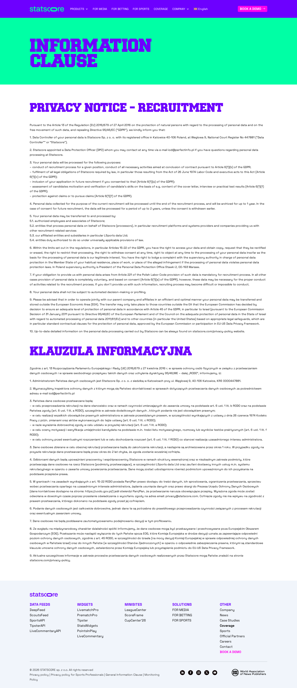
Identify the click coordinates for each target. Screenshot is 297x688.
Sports (225, 631)
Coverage (227, 625)
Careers (225, 641)
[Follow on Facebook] (190, 672)
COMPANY (178, 9)
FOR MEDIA (100, 9)
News (224, 615)
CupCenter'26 (135, 620)
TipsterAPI (37, 625)
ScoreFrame (134, 615)
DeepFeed (37, 610)
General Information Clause (124, 674)
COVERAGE (161, 9)
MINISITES (133, 604)
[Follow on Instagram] (198, 672)
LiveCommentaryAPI (45, 631)
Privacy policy (39, 674)
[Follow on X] (206, 672)
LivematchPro (88, 610)
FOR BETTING (120, 9)
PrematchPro (87, 615)
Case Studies (230, 620)
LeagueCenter (135, 610)
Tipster (82, 620)
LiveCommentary (90, 636)
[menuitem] (201, 9)
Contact (226, 647)
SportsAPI (37, 620)
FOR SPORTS (141, 9)
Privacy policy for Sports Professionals (77, 674)
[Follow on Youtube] (214, 672)
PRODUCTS (77, 9)
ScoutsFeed (39, 615)
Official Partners (232, 636)
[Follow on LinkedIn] (182, 672)
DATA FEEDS (40, 604)
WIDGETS (85, 604)
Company (227, 610)
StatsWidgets (87, 625)
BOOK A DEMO (250, 9)
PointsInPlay (87, 631)
